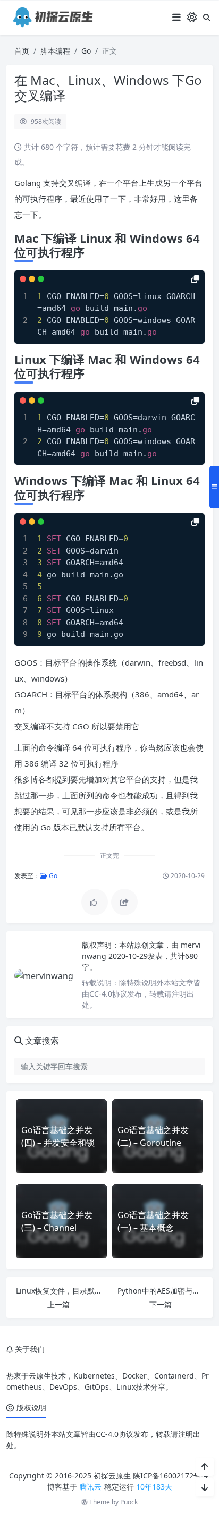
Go (86, 51)
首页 (21, 51)
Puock (129, 1502)
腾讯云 (90, 1487)
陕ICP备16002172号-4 (170, 1475)
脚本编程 (55, 51)
